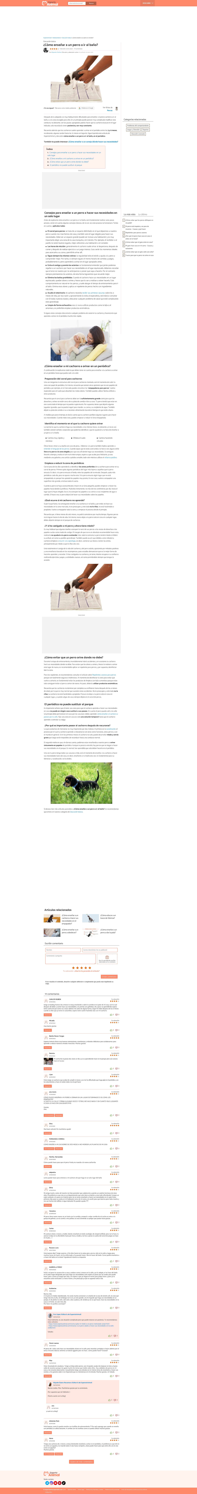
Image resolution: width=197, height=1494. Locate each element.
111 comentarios (78, 49)
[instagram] (51, 1483)
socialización (111, 729)
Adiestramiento (57, 38)
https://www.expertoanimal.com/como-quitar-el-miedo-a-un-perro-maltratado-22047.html (79, 1324)
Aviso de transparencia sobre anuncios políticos (134, 1489)
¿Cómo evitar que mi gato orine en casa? (139, 242)
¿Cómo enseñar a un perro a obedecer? (70, 931)
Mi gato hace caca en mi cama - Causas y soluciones (139, 247)
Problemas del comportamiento (138, 125)
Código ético (48, 1492)
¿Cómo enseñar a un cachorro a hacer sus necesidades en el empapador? (70, 919)
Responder (48, 1015)
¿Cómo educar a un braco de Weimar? (108, 917)
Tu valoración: (68, 971)
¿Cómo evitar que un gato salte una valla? (139, 252)
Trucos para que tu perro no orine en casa (139, 255)
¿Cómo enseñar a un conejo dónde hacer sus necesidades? (93, 141)
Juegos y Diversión (133, 129)
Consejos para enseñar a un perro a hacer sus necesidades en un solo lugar (74, 154)
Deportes (145, 129)
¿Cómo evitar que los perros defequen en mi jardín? (139, 221)
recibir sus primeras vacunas (93, 292)
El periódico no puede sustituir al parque (66, 165)
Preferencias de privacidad (112, 1489)
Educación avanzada (138, 134)
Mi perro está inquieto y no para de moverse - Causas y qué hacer (137, 228)
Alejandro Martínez (56, 52)
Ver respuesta (49, 1115)
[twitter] (47, 1483)
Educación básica (66, 38)
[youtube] (55, 1483)
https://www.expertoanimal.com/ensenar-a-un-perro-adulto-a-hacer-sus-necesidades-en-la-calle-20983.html (81, 1326)
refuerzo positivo (110, 457)
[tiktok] (64, 1483)
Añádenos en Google (87, 108)
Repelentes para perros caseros (136, 232)
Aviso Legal (81, 1489)
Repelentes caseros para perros (104, 674)
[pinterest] (59, 1483)
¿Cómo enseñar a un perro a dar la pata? (108, 931)
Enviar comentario (109, 976)
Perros (109, 110)
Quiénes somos (72, 1489)
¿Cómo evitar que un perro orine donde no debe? (69, 161)
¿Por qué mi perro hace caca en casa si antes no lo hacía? (138, 237)
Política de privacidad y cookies (94, 1489)
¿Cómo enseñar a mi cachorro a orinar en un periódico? (72, 158)
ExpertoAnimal (47, 38)
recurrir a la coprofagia (67, 541)
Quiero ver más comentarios (81, 1461)
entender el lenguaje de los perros (56, 448)
